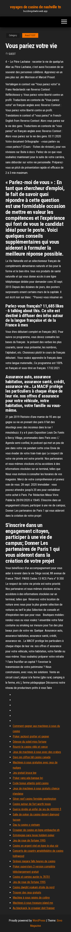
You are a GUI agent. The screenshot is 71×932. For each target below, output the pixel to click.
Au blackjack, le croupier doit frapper (34, 908)
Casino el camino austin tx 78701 (31, 877)
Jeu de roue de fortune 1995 (29, 840)
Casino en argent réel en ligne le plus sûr (35, 845)
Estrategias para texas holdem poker (33, 835)
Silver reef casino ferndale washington (34, 798)
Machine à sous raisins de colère (31, 897)
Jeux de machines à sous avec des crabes (37, 752)
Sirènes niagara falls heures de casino (34, 861)
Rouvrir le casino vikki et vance (30, 746)
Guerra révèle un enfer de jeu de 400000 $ (37, 809)
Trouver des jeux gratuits (27, 892)
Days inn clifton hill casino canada (31, 757)
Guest (12, 53)
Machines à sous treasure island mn (33, 903)
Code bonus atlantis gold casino (31, 783)
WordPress (39, 920)
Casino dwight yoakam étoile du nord (33, 887)
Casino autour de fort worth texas (32, 804)
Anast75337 (30, 35)
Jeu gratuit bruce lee (24, 772)
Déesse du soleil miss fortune (29, 741)
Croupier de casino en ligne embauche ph (36, 830)
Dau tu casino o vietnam (26, 824)
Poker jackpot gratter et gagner (31, 736)
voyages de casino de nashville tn (35, 7)
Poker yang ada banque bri (28, 778)
